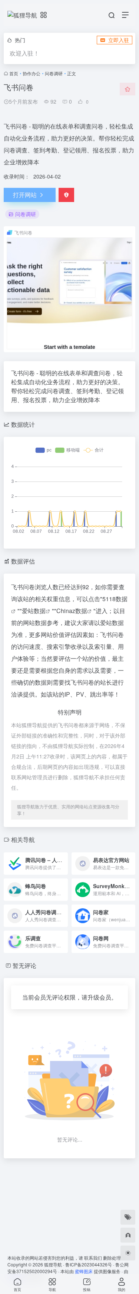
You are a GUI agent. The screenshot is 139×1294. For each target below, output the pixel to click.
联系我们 (93, 1257)
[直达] (61, 858)
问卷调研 (54, 73)
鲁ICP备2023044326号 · (90, 1264)
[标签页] (127, 1217)
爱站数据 (34, 610)
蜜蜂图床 (84, 1271)
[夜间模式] (127, 1253)
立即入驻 (118, 40)
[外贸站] (127, 1235)
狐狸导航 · (54, 1264)
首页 (13, 73)
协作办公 (31, 73)
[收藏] (127, 89)
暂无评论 (24, 965)
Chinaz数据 (71, 610)
